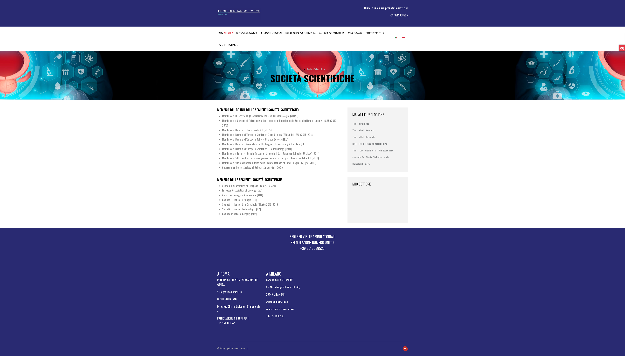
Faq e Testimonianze (227, 44)
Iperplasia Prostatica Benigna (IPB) (370, 143)
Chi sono (228, 32)
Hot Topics (347, 32)
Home (220, 32)
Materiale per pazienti (330, 32)
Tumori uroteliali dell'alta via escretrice (372, 150)
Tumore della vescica (363, 130)
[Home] (239, 13)
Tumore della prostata (363, 137)
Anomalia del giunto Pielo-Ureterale (370, 157)
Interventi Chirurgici (271, 32)
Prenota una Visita (375, 32)
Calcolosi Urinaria (361, 163)
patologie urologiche (246, 32)
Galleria (358, 32)
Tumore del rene (360, 123)
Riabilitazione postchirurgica (300, 32)
